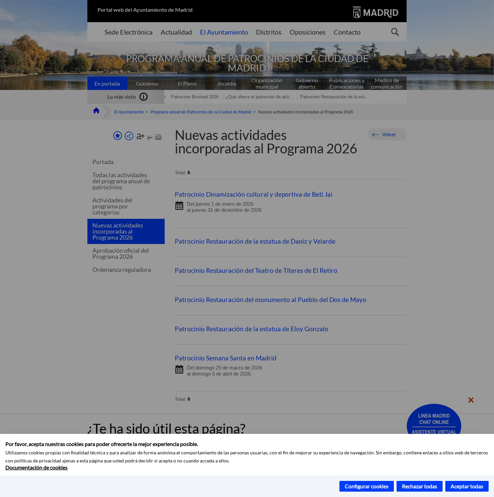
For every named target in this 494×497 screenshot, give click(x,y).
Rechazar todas (419, 486)
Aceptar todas (467, 486)
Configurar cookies (366, 486)
